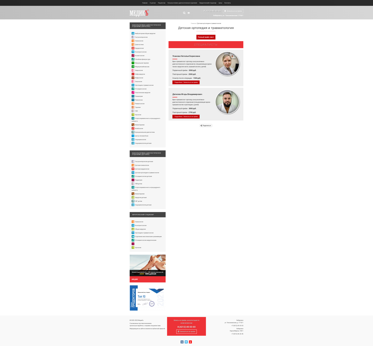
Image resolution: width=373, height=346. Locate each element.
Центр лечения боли (141, 136)
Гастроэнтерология (141, 37)
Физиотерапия (139, 125)
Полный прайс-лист (206, 37)
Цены (220, 3)
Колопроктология (140, 52)
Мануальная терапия (142, 63)
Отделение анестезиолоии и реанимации (148, 236)
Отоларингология (140, 89)
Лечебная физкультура (142, 59)
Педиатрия (138, 180)
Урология (138, 114)
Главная (144, 3)
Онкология (138, 81)
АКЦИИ (135, 279)
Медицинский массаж (142, 66)
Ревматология (139, 103)
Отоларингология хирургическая (145, 240)
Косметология (139, 55)
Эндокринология (140, 139)
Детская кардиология (142, 169)
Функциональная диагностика (145, 132)
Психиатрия (139, 96)
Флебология (139, 128)
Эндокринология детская (143, 143)
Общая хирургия (140, 229)
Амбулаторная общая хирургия (145, 33)
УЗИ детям (138, 184)
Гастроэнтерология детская (144, 161)
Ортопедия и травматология (144, 85)
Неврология (139, 70)
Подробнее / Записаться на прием (186, 82)
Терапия (138, 107)
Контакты (227, 3)
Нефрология (139, 78)
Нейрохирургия (140, 74)
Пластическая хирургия (142, 92)
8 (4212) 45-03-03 (212, 11)
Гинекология (139, 41)
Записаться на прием (234, 11)
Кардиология (139, 48)
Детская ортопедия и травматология (147, 172)
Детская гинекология (142, 165)
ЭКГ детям (138, 201)
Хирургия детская (141, 197)
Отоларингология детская (143, 176)
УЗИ (136, 111)
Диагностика (139, 44)
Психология (139, 100)
